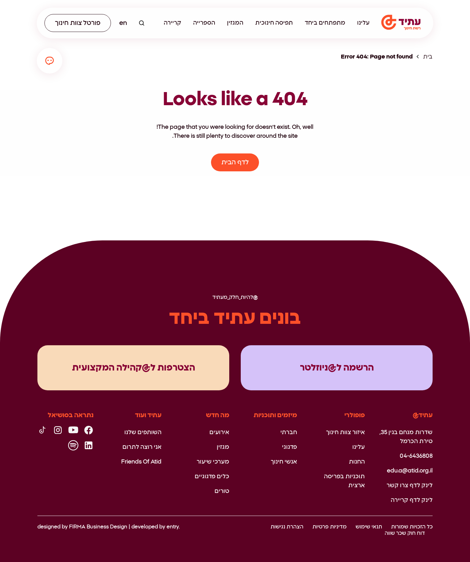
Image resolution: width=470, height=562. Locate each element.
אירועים (219, 432)
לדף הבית (235, 162)
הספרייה (204, 23)
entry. (173, 526)
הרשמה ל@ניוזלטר (337, 367)
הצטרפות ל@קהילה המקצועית (133, 367)
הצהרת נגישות (286, 526)
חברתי (288, 432)
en (123, 23)
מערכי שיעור (213, 462)
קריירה (172, 23)
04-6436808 (416, 456)
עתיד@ (423, 415)
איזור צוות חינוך (345, 432)
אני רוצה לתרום (141, 447)
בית (428, 57)
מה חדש (217, 415)
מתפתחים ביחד (325, 23)
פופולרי (354, 415)
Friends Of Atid (141, 462)
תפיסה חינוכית (274, 23)
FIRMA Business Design (98, 526)
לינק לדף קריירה (412, 500)
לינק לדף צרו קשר (410, 485)
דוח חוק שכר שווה (405, 533)
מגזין (223, 447)
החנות (357, 462)
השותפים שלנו (142, 432)
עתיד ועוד (148, 415)
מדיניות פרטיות (329, 526)
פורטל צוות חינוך (77, 23)
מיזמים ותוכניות (275, 415)
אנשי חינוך (284, 462)
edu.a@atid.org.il (410, 471)
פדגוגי (289, 447)
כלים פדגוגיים (212, 477)
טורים (222, 491)
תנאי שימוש (369, 526)
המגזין (235, 23)
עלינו (363, 23)
